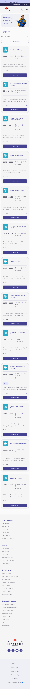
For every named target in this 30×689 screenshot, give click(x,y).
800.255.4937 (16, 4)
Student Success (7, 613)
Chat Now (26, 4)
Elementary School (7, 523)
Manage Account (7, 594)
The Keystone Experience (9, 607)
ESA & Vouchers (6, 585)
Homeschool (5, 532)
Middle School (6, 526)
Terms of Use (15, 671)
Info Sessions (6, 579)
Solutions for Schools (8, 538)
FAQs (3, 622)
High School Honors (8, 560)
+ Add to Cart (15, 75)
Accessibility (15, 675)
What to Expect (6, 573)
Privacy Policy (15, 667)
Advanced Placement (8, 557)
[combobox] (15, 36)
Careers (15, 678)
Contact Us (5, 619)
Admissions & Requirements (10, 576)
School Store (6, 625)
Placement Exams (7, 588)
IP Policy (15, 664)
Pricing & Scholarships (8, 582)
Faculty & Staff (6, 616)
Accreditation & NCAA (8, 604)
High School (5, 529)
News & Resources (7, 610)
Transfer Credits (6, 591)
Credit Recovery (6, 535)
